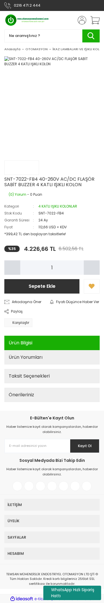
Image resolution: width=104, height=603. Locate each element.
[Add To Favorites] (92, 286)
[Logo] (27, 20)
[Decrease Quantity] (12, 267)
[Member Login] (80, 20)
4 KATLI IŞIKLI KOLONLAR (57, 206)
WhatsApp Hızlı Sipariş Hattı (72, 593)
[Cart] (93, 20)
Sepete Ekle (42, 286)
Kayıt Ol (85, 445)
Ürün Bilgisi (20, 342)
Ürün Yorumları (25, 357)
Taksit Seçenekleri (29, 376)
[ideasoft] (21, 599)
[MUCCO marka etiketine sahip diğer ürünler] (21, 167)
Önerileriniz (21, 394)
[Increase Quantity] (92, 267)
